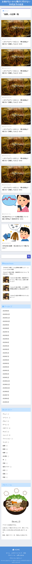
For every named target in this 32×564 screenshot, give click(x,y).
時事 (5, 452)
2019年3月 (6, 402)
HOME (17, 550)
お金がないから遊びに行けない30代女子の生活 (16, 3)
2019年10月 (6, 388)
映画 (5, 449)
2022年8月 (6, 328)
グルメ (6, 421)
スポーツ (6, 428)
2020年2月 (6, 374)
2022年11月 (6, 318)
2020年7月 (6, 356)
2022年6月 (6, 335)
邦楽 (5, 477)
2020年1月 (6, 377)
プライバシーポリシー (16, 558)
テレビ (6, 431)
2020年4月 (6, 367)
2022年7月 (6, 332)
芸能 (5, 473)
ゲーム (6, 424)
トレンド (6, 435)
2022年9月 (6, 325)
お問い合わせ (20, 555)
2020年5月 (6, 363)
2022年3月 (6, 346)
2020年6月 (6, 360)
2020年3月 (6, 370)
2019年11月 (6, 384)
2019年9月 (6, 391)
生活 (5, 470)
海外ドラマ (7, 466)
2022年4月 (6, 342)
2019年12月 (6, 381)
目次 (24, 553)
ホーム (8, 553)
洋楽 (5, 463)
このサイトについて (16, 553)
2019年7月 (6, 395)
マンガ (6, 442)
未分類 (5, 456)
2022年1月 (6, 353)
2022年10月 (6, 321)
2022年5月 (6, 339)
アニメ (5, 414)
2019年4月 (6, 398)
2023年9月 (6, 311)
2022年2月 (6, 349)
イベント (6, 417)
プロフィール (11, 555)
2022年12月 (6, 314)
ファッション (7, 438)
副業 (5, 445)
